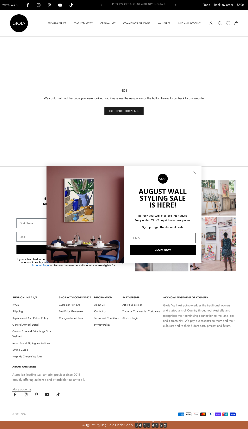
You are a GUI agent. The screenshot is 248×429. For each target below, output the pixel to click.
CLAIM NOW (163, 250)
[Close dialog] (195, 173)
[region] (124, 425)
